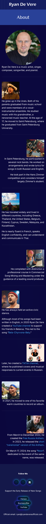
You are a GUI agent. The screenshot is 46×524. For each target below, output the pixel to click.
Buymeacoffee (23, 503)
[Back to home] (23, 4)
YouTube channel (21, 325)
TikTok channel (30, 363)
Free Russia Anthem (33, 438)
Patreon (24, 499)
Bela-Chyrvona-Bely (19, 332)
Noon (40, 450)
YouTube (23, 507)
